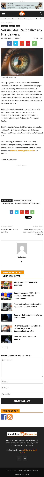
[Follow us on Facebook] (4, 417)
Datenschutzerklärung (24, 19)
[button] (41, 14)
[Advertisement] (26, 181)
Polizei (18, 26)
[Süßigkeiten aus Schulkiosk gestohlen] (6, 285)
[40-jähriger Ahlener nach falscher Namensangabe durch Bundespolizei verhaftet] (6, 328)
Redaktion (7, 38)
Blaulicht (11, 26)
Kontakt (3, 19)
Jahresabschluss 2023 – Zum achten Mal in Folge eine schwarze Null (26, 296)
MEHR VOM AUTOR (11, 276)
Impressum (18, 470)
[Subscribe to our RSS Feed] (10, 417)
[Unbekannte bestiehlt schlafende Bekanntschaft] (6, 318)
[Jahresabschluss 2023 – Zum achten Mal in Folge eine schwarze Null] (6, 296)
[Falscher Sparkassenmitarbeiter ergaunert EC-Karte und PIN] (6, 307)
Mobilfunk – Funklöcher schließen (9, 231)
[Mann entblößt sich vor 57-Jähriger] (6, 339)
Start (2, 23)
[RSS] (41, 18)
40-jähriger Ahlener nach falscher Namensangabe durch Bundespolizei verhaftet (28, 328)
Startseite (9, 470)
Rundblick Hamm (7, 203)
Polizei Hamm (26, 200)
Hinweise (17, 200)
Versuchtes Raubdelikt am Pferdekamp (27, 203)
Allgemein (4, 26)
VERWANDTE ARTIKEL (12, 272)
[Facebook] (36, 18)
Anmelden (11, 19)
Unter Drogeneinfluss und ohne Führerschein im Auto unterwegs (33, 232)
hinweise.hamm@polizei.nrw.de (22, 151)
